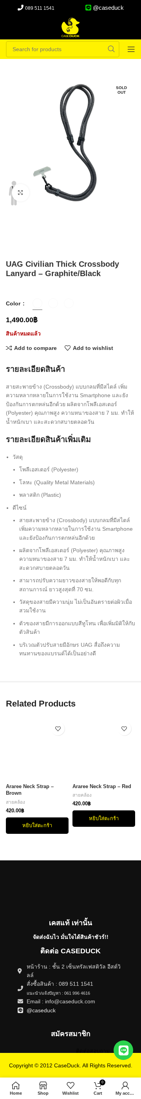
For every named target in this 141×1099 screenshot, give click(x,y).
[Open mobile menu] (131, 49)
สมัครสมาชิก (70, 1034)
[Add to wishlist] (58, 728)
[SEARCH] (111, 49)
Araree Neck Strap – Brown (30, 790)
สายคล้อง (15, 802)
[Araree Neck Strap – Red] (103, 749)
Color (14, 303)
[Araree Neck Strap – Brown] (37, 749)
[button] (37, 825)
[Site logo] (70, 27)
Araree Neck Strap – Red (101, 786)
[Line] (123, 1050)
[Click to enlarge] (20, 193)
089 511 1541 (39, 8)
